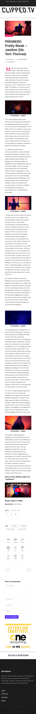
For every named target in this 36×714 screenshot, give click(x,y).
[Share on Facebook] (10, 510)
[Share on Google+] (16, 510)
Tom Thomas (22, 529)
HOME (3, 701)
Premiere (23, 526)
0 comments (11, 62)
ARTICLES (4, 694)
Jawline (14, 526)
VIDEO (3, 691)
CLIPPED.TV (22, 711)
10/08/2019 (10, 59)
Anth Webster (23, 59)
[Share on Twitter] (13, 510)
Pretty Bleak (11, 529)
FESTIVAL (4, 697)
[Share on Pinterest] (18, 510)
